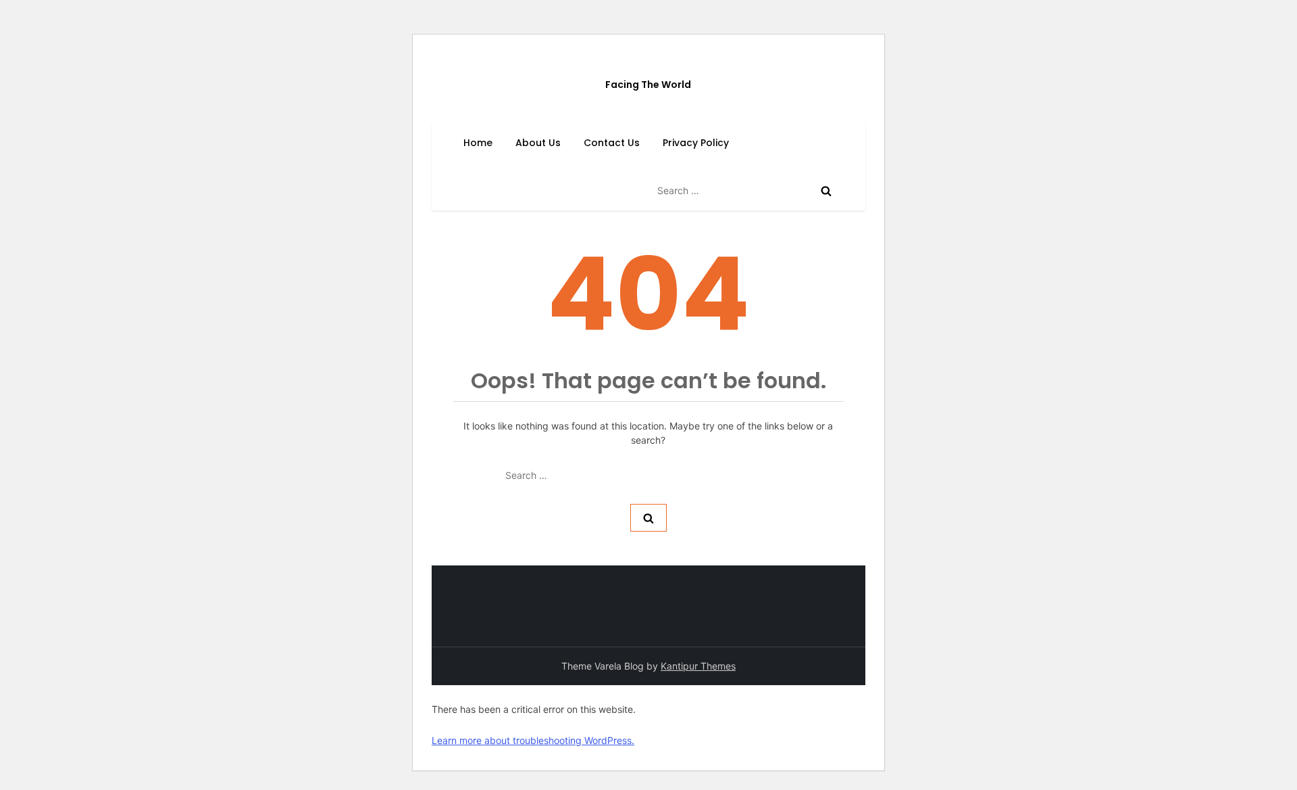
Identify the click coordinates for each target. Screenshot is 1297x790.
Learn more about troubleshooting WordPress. (533, 740)
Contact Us (612, 142)
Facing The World (648, 84)
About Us (538, 142)
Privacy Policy (696, 142)
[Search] (826, 190)
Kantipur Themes (698, 666)
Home (477, 142)
